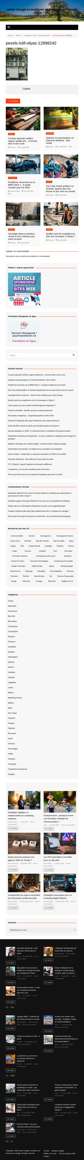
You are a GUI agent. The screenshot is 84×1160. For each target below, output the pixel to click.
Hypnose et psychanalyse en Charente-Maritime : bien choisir (60, 140)
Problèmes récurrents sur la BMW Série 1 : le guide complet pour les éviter (21, 185)
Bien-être (50, 133)
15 (12, 1007)
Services (11, 744)
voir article (10, 963)
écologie (39, 581)
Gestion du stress (17, 561)
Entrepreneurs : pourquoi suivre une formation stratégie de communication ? (58, 818)
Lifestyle (11, 677)
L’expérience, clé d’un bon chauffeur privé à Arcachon (28, 469)
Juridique (11, 672)
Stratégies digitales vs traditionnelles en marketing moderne (21, 815)
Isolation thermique (18, 566)
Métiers (11, 703)
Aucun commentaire (68, 825)
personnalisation (56, 571)
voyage (13, 581)
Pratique (11, 723)
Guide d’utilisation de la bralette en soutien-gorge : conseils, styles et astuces (65, 970)
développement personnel (45, 556)
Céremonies (13, 626)
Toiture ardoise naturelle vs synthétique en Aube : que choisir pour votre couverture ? (28, 1087)
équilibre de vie (67, 581)
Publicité (11, 728)
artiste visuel (15, 541)
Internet (11, 667)
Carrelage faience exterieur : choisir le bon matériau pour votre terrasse (22, 236)
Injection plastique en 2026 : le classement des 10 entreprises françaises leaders (39, 431)
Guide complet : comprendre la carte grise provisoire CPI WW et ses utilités (37, 454)
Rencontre (12, 733)
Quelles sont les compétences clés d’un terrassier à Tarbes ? (31, 400)
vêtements (26, 581)
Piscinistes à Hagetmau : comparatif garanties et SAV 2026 (31, 416)
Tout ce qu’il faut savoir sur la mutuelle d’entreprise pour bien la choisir (35, 474)
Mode (10, 708)
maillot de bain (37, 566)
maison (51, 566)
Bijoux (71, 541)
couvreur (27, 551)
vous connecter (21, 256)
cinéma (71, 546)
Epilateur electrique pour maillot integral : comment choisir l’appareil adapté (37, 444)
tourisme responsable (65, 576)
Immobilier (12, 647)
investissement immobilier (63, 561)
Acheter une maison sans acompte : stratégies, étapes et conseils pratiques (65, 1019)
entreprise (68, 556)
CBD (22, 546)
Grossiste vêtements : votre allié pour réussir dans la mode (30, 459)
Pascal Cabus (15, 191)
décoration (68, 551)
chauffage (48, 546)
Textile (10, 754)
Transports (12, 178)
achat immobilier (17, 536)
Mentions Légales (58, 1151)
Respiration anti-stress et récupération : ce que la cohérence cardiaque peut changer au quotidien (42, 437)
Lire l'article (13, 828)
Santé (10, 738)
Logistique (12, 682)
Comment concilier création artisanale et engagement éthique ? (65, 1107)
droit (55, 551)
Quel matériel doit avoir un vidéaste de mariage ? (50, 511)
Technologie (13, 749)
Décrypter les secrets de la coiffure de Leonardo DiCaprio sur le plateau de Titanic (28, 970)
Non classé (12, 713)
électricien (52, 581)
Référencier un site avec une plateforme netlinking (50, 501)
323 (12, 1076)
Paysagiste (41, 571)
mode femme (15, 571)
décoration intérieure (19, 556)
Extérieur (11, 637)
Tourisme (11, 759)
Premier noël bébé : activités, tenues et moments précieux (30, 410)
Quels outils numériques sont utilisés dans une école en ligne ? (28, 1107)
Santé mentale (39, 576)
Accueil (46, 1151)
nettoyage (29, 571)
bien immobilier (59, 541)
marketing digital (67, 566)
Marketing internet (15, 698)
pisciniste (70, 571)
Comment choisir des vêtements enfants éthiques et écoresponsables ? (66, 1038)
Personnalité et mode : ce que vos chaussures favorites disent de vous (28, 990)
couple (14, 551)
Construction (13, 631)
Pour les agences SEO (67, 1153)
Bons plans (12, 621)
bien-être (27, 541)
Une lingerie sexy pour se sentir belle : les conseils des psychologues (44, 516)
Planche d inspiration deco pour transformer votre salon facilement (33, 421)
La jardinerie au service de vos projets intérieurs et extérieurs (27, 1058)
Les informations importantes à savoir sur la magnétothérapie (41, 506)
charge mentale (34, 546)
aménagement (45, 536)
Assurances (12, 611)
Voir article (10, 1028)
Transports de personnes (17, 769)
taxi (50, 576)
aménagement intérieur (64, 536)
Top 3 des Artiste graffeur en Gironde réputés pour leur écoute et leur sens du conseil (60, 189)
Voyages (11, 774)
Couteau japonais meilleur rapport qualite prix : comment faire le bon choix (22, 141)
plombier (26, 576)
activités (32, 536)
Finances (11, 642)
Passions (11, 718)
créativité (42, 551)
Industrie (11, 652)
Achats (10, 601)
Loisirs (49, 182)
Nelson (11, 506)
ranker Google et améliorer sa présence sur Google (42, 9)
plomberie (14, 576)
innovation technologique (39, 561)
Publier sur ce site (50, 1153)
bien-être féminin (42, 541)
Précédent (14, 101)
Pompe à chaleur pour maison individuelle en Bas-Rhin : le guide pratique (66, 1087)
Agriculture (12, 606)
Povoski (13, 147)
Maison (11, 134)
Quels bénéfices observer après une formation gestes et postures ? (34, 426)
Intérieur (11, 662)
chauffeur (60, 546)
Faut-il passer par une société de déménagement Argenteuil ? (32, 405)
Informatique (13, 657)
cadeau (13, 546)
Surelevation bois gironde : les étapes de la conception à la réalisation (35, 449)
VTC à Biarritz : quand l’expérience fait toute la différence (30, 464)
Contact (46, 1156)
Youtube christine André (17, 511)
